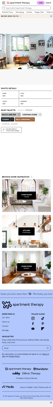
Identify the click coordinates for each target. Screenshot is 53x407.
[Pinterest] (42, 323)
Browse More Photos (10, 16)
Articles (29, 12)
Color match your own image (12, 130)
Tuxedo (5, 119)
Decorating (20, 12)
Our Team (6, 317)
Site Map (5, 330)
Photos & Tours (7, 12)
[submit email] (47, 348)
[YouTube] (32, 328)
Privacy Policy (14, 356)
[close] (51, 403)
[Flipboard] (42, 328)
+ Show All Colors (9, 124)
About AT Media (26, 387)
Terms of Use (27, 396)
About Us (5, 321)
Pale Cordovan (23, 119)
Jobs (36, 387)
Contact (5, 326)
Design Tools (39, 12)
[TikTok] (42, 318)
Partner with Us (45, 387)
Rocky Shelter (9, 115)
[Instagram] (32, 318)
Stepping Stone (30, 115)
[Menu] (3, 2)
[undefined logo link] (18, 3)
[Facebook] (32, 323)
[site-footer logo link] (8, 387)
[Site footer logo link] (26, 305)
